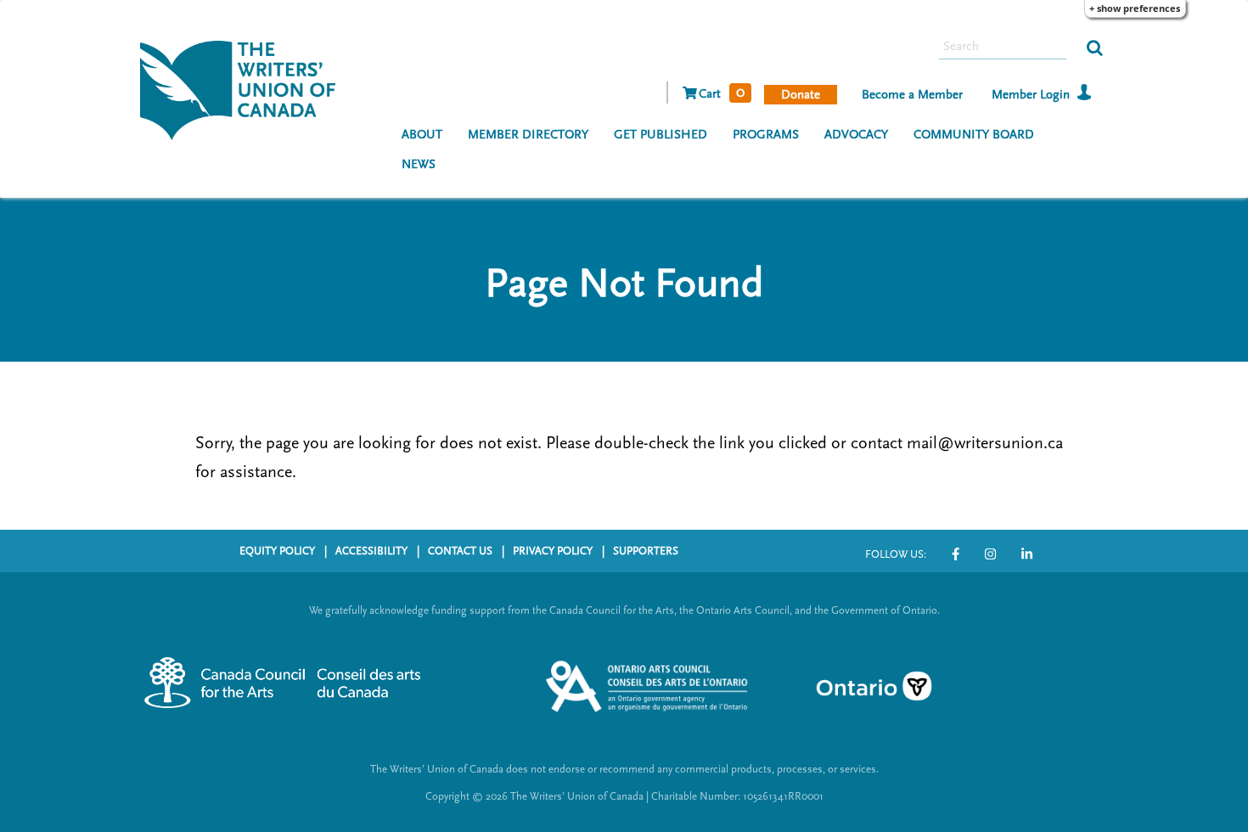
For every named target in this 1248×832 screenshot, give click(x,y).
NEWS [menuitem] (419, 164)
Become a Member (912, 94)
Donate (800, 94)
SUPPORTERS (645, 551)
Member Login (1031, 94)
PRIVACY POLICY (553, 551)
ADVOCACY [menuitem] (856, 134)
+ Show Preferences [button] (1134, 8)
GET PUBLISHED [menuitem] (660, 134)
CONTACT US (460, 551)
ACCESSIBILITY (371, 551)
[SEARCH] (1094, 47)
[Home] (244, 88)
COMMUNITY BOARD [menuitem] (974, 134)
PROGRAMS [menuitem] (766, 134)
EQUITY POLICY (277, 551)
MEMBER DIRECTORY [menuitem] (528, 134)
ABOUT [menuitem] (422, 134)
